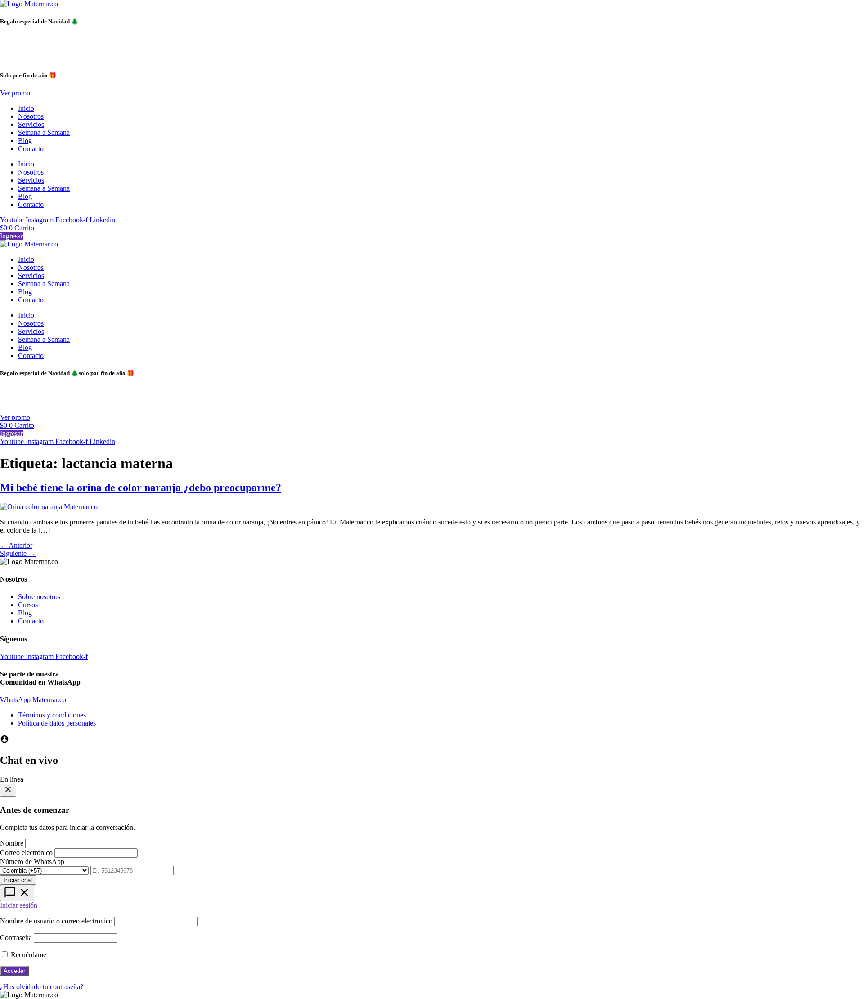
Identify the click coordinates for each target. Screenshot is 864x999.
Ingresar (11, 236)
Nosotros (31, 116)
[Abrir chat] (17, 893)
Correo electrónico (26, 852)
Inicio (26, 108)
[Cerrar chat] (8, 790)
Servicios (31, 124)
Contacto (31, 148)
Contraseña (16, 937)
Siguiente (18, 553)
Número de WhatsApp (32, 861)
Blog (25, 140)
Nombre (11, 843)
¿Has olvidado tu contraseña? (41, 986)
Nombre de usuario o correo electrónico (56, 921)
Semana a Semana (44, 132)
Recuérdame (27, 955)
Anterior (16, 545)
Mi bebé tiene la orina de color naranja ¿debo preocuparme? (140, 487)
